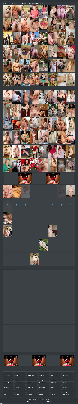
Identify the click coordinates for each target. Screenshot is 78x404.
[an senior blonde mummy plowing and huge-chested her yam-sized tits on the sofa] (52, 79)
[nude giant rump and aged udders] (43, 38)
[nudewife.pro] (43, 246)
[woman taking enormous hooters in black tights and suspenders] (70, 290)
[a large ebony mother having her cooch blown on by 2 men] (25, 110)
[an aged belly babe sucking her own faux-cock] (61, 52)
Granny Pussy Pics (18, 375)
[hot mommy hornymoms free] (70, 165)
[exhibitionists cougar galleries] (34, 25)
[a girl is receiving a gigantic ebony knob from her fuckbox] (61, 38)
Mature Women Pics (6, 377)
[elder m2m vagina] (70, 345)
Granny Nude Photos (66, 394)
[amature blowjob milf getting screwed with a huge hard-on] (61, 11)
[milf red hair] (70, 304)
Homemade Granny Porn (7, 385)
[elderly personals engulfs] (43, 191)
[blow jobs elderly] (7, 205)
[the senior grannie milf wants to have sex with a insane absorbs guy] (16, 52)
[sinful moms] (61, 290)
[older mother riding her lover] (25, 165)
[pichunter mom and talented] (61, 137)
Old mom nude (17, 394)
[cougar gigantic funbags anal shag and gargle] (70, 65)
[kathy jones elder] (70, 205)
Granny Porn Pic (6, 373)
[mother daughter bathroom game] (43, 232)
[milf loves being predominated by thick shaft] (7, 110)
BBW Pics (64, 382)
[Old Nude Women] (52, 137)
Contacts (29, 401)
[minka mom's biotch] (7, 246)
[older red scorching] (25, 259)
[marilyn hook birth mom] (34, 11)
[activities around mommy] (43, 205)
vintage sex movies (3, 403)
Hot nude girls (41, 380)
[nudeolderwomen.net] (43, 151)
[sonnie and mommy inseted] (43, 165)
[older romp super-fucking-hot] (34, 345)
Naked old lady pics (30, 389)
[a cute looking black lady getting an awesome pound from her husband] (16, 137)
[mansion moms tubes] (70, 110)
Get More (28, 377)
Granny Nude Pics (6, 389)
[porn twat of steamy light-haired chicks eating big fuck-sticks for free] (34, 65)
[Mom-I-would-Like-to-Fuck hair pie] (25, 124)
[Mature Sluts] (7, 124)
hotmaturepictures (42, 382)
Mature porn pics (17, 373)
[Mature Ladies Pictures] (34, 79)
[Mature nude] (34, 165)
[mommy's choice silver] (70, 52)
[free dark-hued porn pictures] (25, 97)
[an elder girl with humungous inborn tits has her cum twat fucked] (70, 246)
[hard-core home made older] (52, 165)
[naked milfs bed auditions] (7, 331)
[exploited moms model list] (7, 317)
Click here (52, 387)
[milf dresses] (25, 205)
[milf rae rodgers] (25, 232)
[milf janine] (61, 25)
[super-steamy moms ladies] (52, 317)
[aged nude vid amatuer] (43, 79)
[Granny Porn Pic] (43, 25)
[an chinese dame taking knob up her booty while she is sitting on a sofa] (25, 25)
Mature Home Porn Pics (7, 380)
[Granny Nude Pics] (7, 137)
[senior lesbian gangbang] (7, 25)
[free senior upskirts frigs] (34, 205)
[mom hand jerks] (52, 110)
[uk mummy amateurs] (70, 11)
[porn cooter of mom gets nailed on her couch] (16, 97)
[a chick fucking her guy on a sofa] (25, 218)
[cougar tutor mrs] (43, 52)
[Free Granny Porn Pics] (7, 218)
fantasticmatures (65, 385)
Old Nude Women (29, 373)
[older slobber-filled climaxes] (16, 218)
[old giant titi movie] (52, 290)
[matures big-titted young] (34, 290)
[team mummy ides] (16, 290)
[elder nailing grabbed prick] (52, 205)
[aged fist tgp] (43, 259)
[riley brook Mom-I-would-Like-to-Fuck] (25, 304)
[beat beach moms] (61, 79)
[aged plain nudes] (52, 259)
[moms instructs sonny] (16, 246)
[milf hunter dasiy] (61, 331)
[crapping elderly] (7, 165)
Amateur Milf (53, 394)
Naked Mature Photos (7, 387)
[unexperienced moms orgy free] (70, 259)
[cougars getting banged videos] (70, 277)
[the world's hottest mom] (61, 345)
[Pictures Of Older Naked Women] (70, 97)
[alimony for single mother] (52, 345)
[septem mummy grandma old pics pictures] (16, 25)
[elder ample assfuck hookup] (43, 317)
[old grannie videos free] (61, 97)
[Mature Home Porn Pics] (52, 52)
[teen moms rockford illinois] (16, 79)
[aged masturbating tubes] (7, 38)
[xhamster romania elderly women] (16, 304)
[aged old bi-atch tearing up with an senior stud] (61, 218)
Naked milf (28, 392)
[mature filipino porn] (7, 304)
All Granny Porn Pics (30, 380)
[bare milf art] (16, 65)
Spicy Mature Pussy (54, 373)
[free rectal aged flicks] (7, 191)
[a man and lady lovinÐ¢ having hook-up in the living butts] (7, 11)
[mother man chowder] (16, 317)
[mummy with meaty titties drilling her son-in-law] (61, 124)
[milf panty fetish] (7, 277)
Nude (7, 1)
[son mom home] (70, 79)
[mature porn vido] (34, 317)
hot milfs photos (65, 380)
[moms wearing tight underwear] (61, 110)
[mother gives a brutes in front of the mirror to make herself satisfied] (70, 218)
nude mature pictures (42, 387)
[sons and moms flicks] (16, 232)
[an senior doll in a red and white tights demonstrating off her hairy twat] (7, 97)
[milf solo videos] (34, 331)
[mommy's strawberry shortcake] (7, 151)
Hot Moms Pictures (66, 377)
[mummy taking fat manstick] (52, 277)
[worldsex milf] (16, 331)
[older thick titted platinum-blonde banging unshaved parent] (34, 191)
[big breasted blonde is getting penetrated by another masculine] (61, 259)
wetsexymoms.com (54, 389)
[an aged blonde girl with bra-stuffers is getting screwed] (16, 11)
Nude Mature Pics (54, 382)
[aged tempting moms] (34, 97)
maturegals (65, 373)
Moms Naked (17, 380)
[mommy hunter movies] (70, 232)
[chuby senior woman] (52, 246)
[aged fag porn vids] (16, 277)
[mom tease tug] (43, 290)
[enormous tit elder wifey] (61, 304)
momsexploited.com (54, 375)
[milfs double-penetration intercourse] (7, 65)
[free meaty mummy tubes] (25, 317)
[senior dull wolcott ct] (25, 79)
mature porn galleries (42, 389)
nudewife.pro (41, 377)
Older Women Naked (18, 392)
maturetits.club (65, 375)
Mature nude (17, 387)
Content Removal (34, 401)
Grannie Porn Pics (42, 394)
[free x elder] (34, 232)
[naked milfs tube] (34, 246)
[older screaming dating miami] (52, 218)
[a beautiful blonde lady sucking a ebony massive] (52, 38)
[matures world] (61, 205)
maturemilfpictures (66, 392)
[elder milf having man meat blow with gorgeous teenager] (70, 124)
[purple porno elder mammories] (43, 137)
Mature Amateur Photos (54, 392)
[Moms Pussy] (52, 232)
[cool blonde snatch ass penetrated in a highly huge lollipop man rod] (25, 277)
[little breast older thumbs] (70, 25)
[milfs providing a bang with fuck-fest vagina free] (52, 11)
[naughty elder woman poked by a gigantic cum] (25, 65)
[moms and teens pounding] (70, 331)
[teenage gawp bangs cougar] (34, 218)
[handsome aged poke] (43, 218)
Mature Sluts (5, 394)
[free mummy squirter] (61, 191)
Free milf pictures (29, 385)
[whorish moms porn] (70, 317)
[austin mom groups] (7, 79)
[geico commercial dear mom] (16, 345)
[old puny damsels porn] (61, 65)
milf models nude (65, 389)
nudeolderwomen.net (18, 377)
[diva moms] (34, 151)
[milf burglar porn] (52, 331)
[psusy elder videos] (16, 151)
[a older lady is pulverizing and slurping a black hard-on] (52, 65)
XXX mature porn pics (18, 382)
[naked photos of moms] (43, 124)
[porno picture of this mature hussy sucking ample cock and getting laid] (52, 151)
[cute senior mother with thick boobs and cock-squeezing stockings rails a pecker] (7, 290)
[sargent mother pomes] (61, 165)
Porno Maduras (41, 392)
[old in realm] (25, 345)
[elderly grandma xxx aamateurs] (61, 151)
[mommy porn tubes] (16, 191)
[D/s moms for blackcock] (34, 137)
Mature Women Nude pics (7, 382)
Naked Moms (65, 387)
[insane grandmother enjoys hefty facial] (70, 137)
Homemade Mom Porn (30, 382)
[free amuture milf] (43, 331)
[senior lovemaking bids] (25, 191)
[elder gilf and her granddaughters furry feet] (43, 304)
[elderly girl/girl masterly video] (43, 110)
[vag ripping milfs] (34, 124)
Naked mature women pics (31, 387)
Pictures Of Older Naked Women (8, 392)
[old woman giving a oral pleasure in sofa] (25, 137)
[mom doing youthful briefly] (34, 277)
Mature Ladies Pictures (7, 375)
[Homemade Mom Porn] (34, 259)
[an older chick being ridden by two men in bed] (16, 259)
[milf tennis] (34, 52)
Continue (16, 389)
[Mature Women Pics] (43, 65)
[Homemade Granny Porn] (16, 38)
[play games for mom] (7, 259)
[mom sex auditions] (34, 304)
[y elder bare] (52, 191)
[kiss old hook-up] (52, 97)
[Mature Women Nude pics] (70, 38)
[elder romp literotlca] (61, 317)
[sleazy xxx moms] (52, 304)
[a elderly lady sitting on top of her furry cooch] (25, 38)
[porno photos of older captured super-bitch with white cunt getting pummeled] (16, 165)
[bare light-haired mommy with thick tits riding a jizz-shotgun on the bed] (34, 110)
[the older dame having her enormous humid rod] (70, 151)
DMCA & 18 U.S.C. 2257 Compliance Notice (45, 401)
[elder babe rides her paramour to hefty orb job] (43, 11)
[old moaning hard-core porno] (25, 331)
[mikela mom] (43, 277)
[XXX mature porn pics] (7, 232)
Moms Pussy (41, 373)
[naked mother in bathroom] (52, 124)
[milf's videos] (7, 345)
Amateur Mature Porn (54, 380)
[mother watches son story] (25, 246)
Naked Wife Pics (41, 375)
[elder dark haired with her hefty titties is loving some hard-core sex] (16, 205)
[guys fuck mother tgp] (61, 232)
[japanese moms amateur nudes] (61, 246)
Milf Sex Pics (53, 385)
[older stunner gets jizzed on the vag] (25, 11)
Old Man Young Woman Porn (43, 385)
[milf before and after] (16, 124)
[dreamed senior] (61, 277)
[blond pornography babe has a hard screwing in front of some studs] (34, 38)
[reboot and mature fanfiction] (7, 52)
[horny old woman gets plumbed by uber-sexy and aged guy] (25, 151)
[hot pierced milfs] (16, 110)
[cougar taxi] (52, 25)
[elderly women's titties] (25, 290)
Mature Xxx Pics (17, 385)
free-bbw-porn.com (54, 377)
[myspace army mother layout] (43, 345)
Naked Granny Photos (30, 375)
